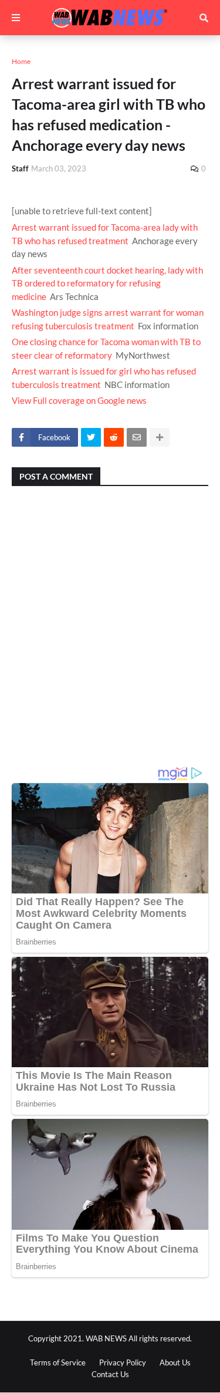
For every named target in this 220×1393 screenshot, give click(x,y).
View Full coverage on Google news (79, 400)
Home (21, 61)
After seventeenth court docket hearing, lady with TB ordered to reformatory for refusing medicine (107, 283)
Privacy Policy (122, 1362)
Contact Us (110, 1374)
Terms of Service (58, 1362)
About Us (175, 1362)
